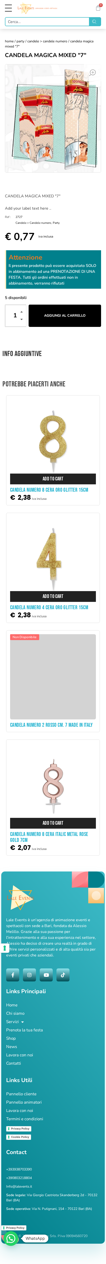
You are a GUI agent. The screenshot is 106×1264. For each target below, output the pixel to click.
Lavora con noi (19, 1055)
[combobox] (47, 21)
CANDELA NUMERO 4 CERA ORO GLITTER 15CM (49, 607)
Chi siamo (15, 1013)
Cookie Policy (20, 1137)
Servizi (12, 1022)
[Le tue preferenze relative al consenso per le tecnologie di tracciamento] (4, 948)
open (92, 72)
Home (9, 41)
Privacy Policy (20, 1128)
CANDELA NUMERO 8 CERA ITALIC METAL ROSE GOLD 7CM (49, 837)
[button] (22, 312)
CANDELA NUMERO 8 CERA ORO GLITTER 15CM (49, 490)
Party (20, 41)
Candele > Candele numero (47, 41)
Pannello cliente (21, 1094)
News (11, 1046)
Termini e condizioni (24, 1119)
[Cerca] (95, 21)
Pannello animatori (24, 1102)
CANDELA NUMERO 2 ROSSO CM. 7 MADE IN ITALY (51, 725)
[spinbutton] (15, 316)
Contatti (13, 1063)
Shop (11, 1038)
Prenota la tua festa (24, 1030)
